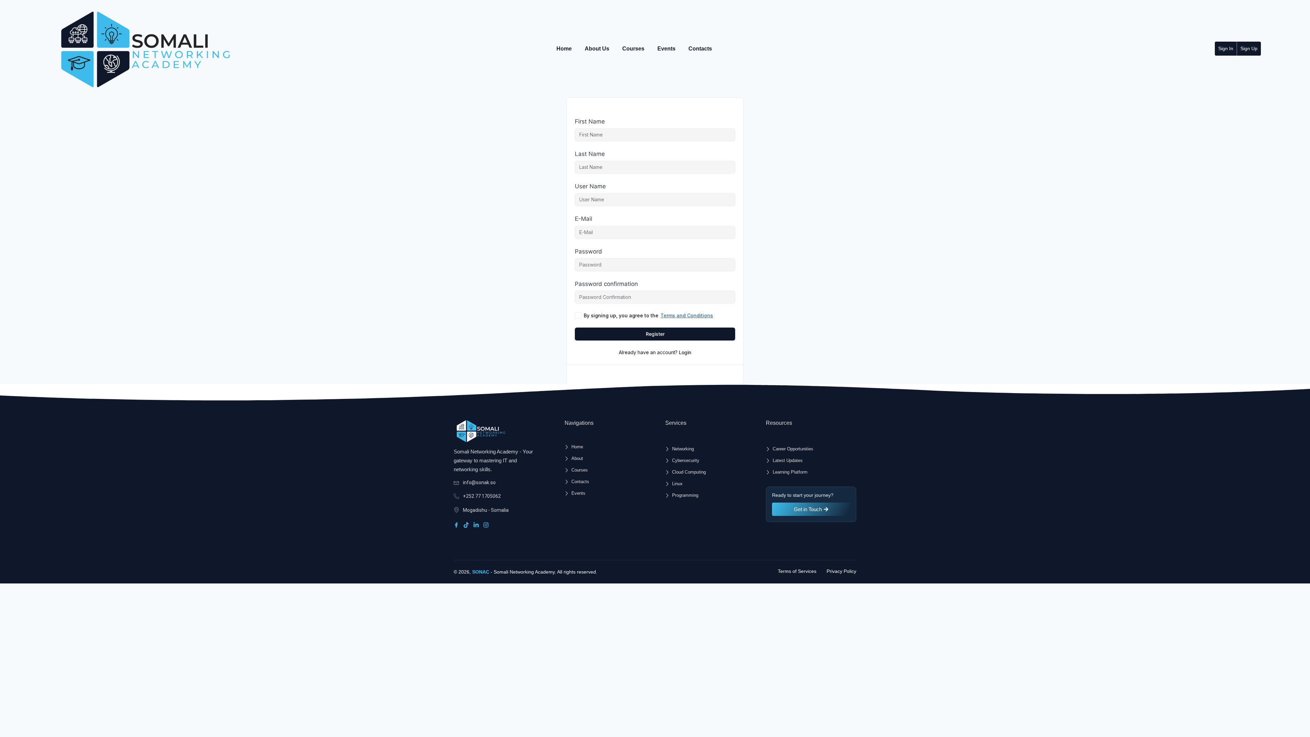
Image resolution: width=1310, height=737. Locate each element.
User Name (590, 186)
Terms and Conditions (686, 315)
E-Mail (583, 218)
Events (666, 49)
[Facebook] (457, 524)
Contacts (700, 49)
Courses (633, 49)
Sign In (1225, 48)
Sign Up (1248, 48)
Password (588, 251)
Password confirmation (606, 283)
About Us (597, 49)
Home (564, 49)
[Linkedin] (477, 524)
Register (655, 334)
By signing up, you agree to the (648, 315)
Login (685, 352)
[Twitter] (467, 524)
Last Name (590, 153)
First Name (590, 121)
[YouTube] (487, 524)
